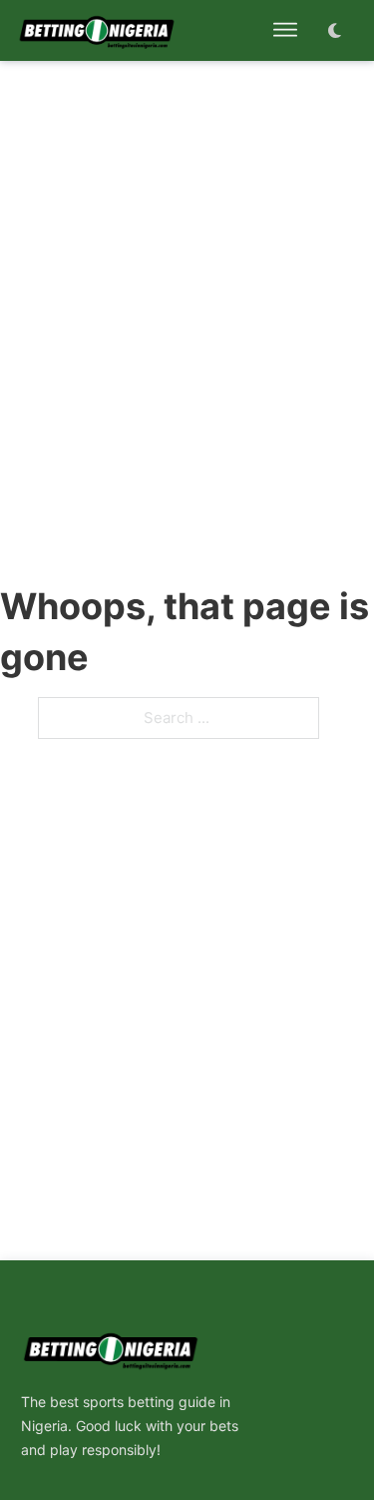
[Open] (285, 30)
